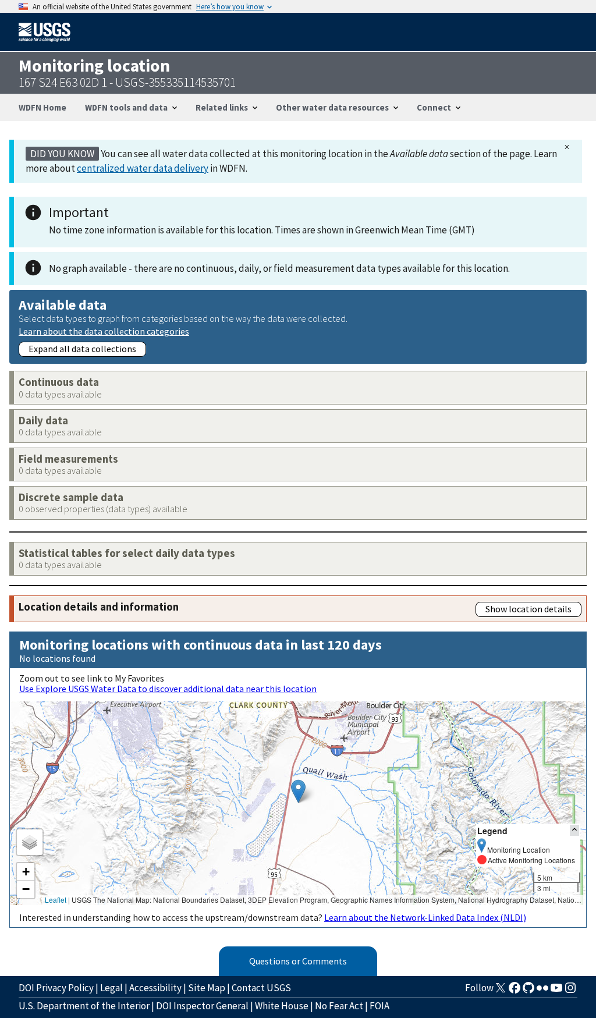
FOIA (379, 1005)
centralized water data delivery (142, 168)
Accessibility (155, 987)
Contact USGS (261, 987)
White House (281, 1005)
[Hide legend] (574, 830)
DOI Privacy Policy (56, 987)
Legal (111, 987)
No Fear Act (339, 1005)
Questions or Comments (298, 961)
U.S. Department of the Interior (84, 1005)
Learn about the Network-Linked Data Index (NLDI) (425, 917)
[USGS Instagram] (570, 991)
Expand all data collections (82, 348)
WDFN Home (42, 107)
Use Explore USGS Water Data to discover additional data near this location (168, 688)
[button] (298, 791)
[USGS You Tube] (556, 991)
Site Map (206, 987)
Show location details (528, 609)
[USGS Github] (528, 991)
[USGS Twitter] (501, 991)
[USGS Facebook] (515, 991)
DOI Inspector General (202, 1005)
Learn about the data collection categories (104, 330)
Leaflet (55, 900)
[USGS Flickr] (542, 991)
